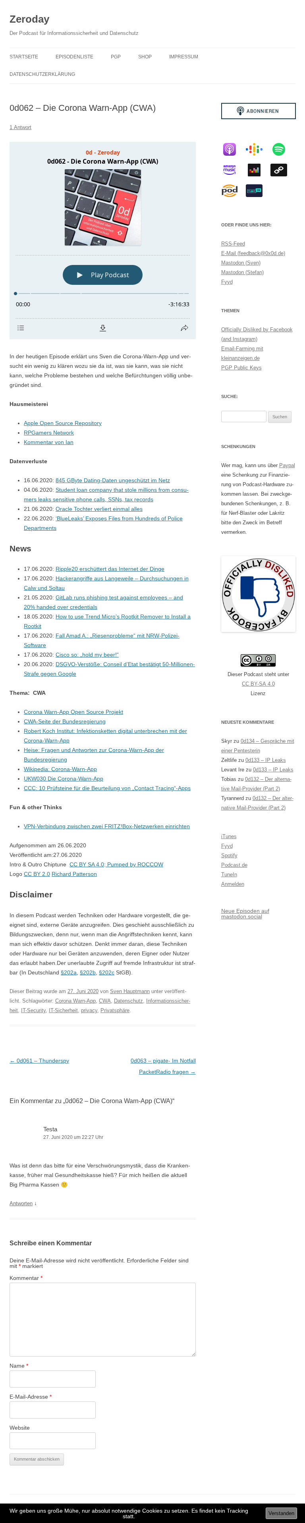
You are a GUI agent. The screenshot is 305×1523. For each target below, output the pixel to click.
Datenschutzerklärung (42, 74)
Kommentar (26, 1278)
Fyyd (227, 282)
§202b (88, 972)
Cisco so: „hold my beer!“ (87, 654)
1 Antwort (20, 127)
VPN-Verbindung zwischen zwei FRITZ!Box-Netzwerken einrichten (107, 826)
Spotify (229, 855)
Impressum (183, 57)
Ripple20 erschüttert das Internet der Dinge (110, 569)
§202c (106, 972)
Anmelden (232, 884)
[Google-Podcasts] (258, 149)
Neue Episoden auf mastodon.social (245, 914)
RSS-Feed (233, 244)
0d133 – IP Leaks (265, 760)
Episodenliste (74, 57)
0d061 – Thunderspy (39, 1060)
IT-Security (33, 1010)
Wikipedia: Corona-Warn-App (60, 769)
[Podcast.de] (233, 190)
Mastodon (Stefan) (242, 272)
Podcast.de (234, 865)
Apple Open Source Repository (63, 423)
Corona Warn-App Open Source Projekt (73, 712)
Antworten (21, 1203)
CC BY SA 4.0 (86, 864)
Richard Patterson (74, 874)
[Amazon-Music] (233, 170)
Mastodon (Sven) (241, 263)
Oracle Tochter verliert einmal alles (99, 509)
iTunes (229, 836)
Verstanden (281, 1513)
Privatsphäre (114, 1010)
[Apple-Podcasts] (233, 149)
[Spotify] (282, 149)
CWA (105, 1001)
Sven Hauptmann (130, 991)
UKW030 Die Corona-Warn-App (63, 778)
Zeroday (29, 19)
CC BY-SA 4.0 (258, 684)
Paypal (287, 465)
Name (19, 1366)
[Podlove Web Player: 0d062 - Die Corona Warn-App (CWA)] (103, 240)
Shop (145, 57)
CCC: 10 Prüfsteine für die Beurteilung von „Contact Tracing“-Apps (107, 788)
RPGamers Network (49, 432)
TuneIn (229, 874)
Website (20, 1427)
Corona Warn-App (75, 1001)
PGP (116, 57)
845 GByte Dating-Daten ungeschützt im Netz (113, 480)
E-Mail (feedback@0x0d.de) (253, 253)
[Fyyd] (282, 170)
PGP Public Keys (241, 368)
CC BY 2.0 (37, 874)
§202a (69, 972)
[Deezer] (258, 170)
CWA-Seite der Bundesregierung (65, 721)
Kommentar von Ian (48, 442)
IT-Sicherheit (63, 1010)
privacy (89, 1010)
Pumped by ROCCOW (134, 864)
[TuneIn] (258, 190)
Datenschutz (128, 1001)
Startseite (24, 57)
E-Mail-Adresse (31, 1397)
